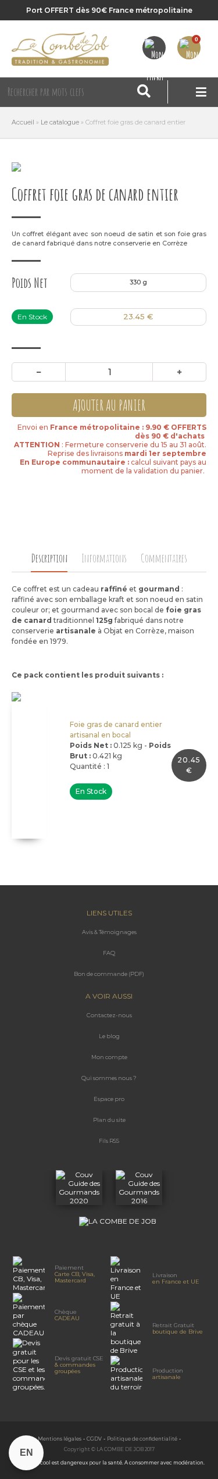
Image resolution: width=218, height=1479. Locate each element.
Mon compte (109, 1057)
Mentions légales (59, 1439)
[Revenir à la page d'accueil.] (60, 49)
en (26, 1452)
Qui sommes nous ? (109, 1078)
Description (49, 558)
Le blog (109, 1036)
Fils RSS (109, 1141)
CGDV (94, 1439)
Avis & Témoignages (109, 932)
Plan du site (109, 1120)
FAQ (109, 953)
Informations (104, 558)
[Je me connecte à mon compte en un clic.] (154, 47)
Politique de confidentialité (142, 1439)
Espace (109, 1099)
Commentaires (164, 558)
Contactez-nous (109, 1015)
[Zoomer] (109, 167)
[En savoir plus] (80, 1200)
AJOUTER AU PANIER (109, 405)
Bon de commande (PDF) (109, 974)
